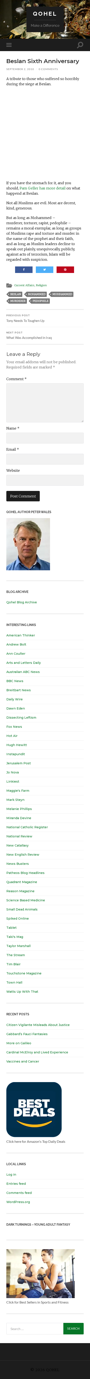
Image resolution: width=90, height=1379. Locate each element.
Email (12, 449)
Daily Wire (14, 699)
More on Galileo (18, 1043)
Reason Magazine (20, 891)
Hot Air (11, 736)
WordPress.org (18, 1202)
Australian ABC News (23, 672)
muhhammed (62, 294)
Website (13, 470)
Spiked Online (17, 918)
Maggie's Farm (17, 791)
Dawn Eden (15, 708)
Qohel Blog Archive (21, 602)
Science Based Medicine (25, 900)
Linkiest (12, 781)
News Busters (17, 864)
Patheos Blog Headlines (25, 873)
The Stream (15, 955)
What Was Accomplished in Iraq (29, 335)
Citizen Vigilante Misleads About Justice (38, 1025)
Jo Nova (12, 772)
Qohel (45, 13)
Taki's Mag (14, 937)
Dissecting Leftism (21, 718)
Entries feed (16, 1184)
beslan (15, 294)
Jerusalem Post (18, 763)
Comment (16, 379)
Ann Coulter (15, 654)
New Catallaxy (17, 845)
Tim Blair (13, 964)
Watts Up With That (22, 992)
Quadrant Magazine (21, 882)
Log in (11, 1175)
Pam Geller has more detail (43, 188)
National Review (19, 836)
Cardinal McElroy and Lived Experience (37, 1052)
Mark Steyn (15, 800)
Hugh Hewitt (16, 745)
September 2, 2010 (20, 69)
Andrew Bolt (16, 644)
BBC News (14, 681)
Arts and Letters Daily (23, 663)
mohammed (36, 294)
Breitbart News (18, 690)
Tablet (11, 928)
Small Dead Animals (22, 909)
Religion (41, 285)
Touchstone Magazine (24, 973)
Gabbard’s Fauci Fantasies (27, 1034)
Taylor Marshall (18, 946)
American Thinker (20, 635)
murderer (18, 301)
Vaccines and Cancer (22, 1061)
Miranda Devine (18, 818)
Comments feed (19, 1193)
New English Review (22, 855)
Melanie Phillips (19, 809)
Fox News (14, 727)
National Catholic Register (27, 827)
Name (12, 428)
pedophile (40, 301)
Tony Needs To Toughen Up (25, 318)
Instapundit (15, 754)
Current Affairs (24, 285)
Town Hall (14, 982)
